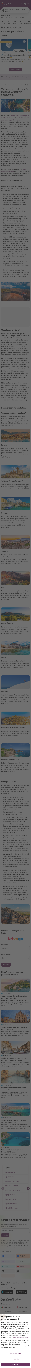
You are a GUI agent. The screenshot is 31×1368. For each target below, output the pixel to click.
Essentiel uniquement (15, 1353)
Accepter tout (15, 1364)
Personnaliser (15, 1359)
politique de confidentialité (21, 1337)
